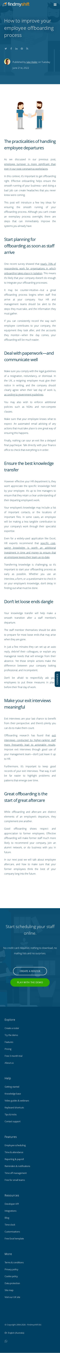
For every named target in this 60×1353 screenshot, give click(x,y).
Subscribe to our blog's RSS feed (27, 48)
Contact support (12, 1121)
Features (9, 1041)
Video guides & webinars (17, 1100)
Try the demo (11, 1035)
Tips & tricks (11, 1114)
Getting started (12, 1086)
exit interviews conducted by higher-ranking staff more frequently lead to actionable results (30, 740)
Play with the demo (30, 982)
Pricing (8, 1048)
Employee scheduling (15, 1145)
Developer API (12, 1203)
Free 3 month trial (13, 1055)
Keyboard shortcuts (14, 1107)
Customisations (12, 1231)
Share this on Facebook (11, 48)
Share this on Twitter (5, 48)
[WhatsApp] (6, 1341)
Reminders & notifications (17, 1166)
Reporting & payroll (14, 1159)
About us (9, 1062)
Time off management (16, 1173)
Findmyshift (10, 1316)
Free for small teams (15, 1179)
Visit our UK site (12, 1297)
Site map (9, 1290)
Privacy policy (11, 1269)
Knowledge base (13, 1093)
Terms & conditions (14, 1262)
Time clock (10, 1224)
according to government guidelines (23, 394)
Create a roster (30, 971)
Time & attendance (14, 1152)
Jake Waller (32, 62)
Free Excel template (14, 1238)
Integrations (10, 1210)
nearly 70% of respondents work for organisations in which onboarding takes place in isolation (30, 268)
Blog (7, 1217)
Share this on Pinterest (22, 48)
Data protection (12, 1283)
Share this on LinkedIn (16, 48)
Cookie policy (11, 1276)
